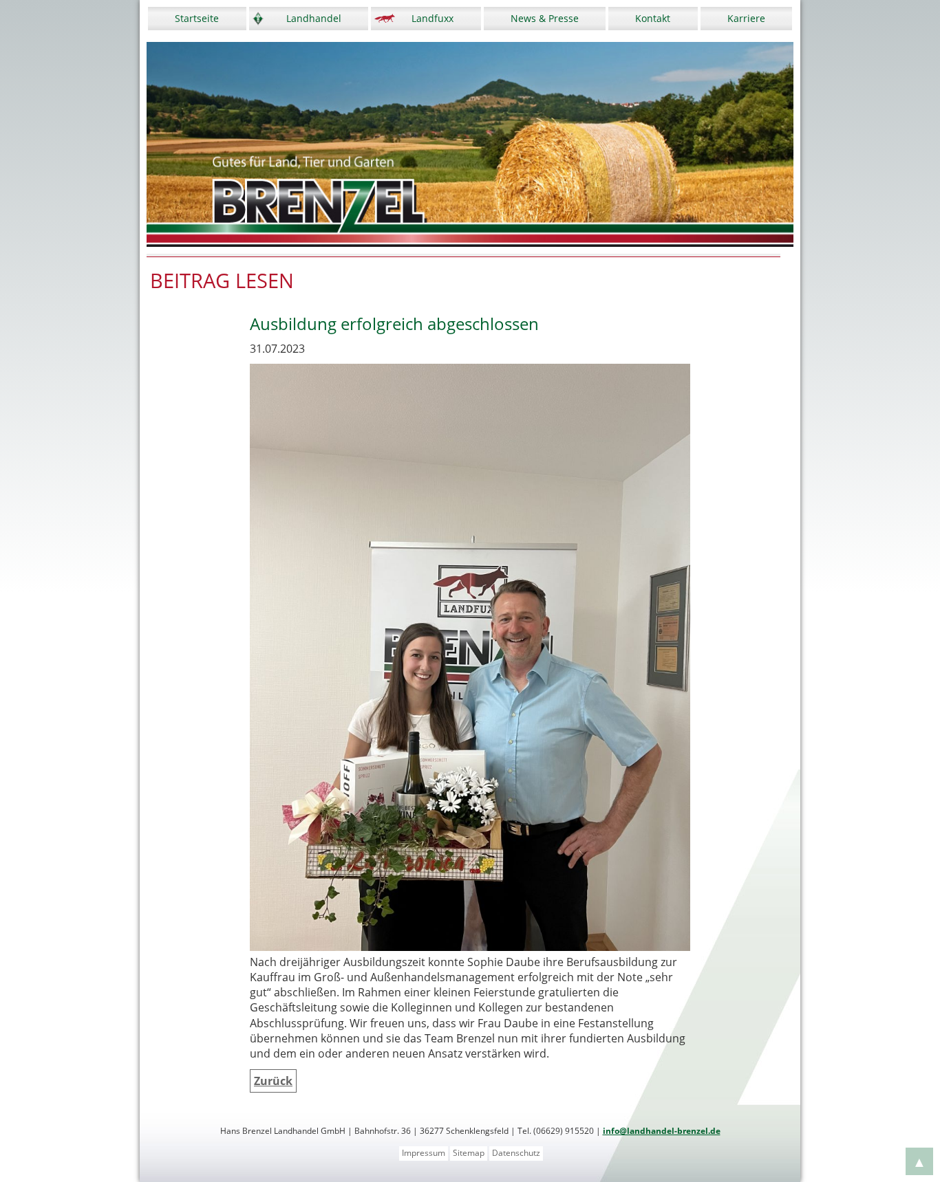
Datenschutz (516, 1153)
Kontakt (652, 18)
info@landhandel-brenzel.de (661, 1131)
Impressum (423, 1153)
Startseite (197, 18)
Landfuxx (432, 18)
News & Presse (545, 18)
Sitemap (468, 1153)
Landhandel (313, 18)
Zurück (273, 1080)
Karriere (746, 18)
